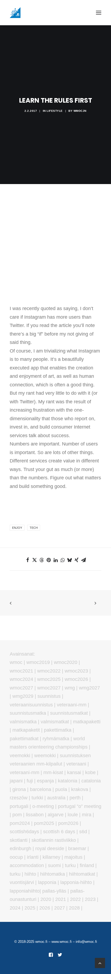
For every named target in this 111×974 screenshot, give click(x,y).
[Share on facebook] (27, 560)
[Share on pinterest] (48, 560)
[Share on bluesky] (69, 560)
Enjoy (17, 527)
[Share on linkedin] (55, 560)
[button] (98, 12)
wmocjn (80, 110)
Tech (34, 527)
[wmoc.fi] (15, 12)
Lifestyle (55, 110)
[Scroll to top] (100, 962)
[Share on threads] (41, 560)
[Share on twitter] (34, 560)
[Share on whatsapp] (62, 560)
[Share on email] (83, 560)
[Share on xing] (76, 560)
